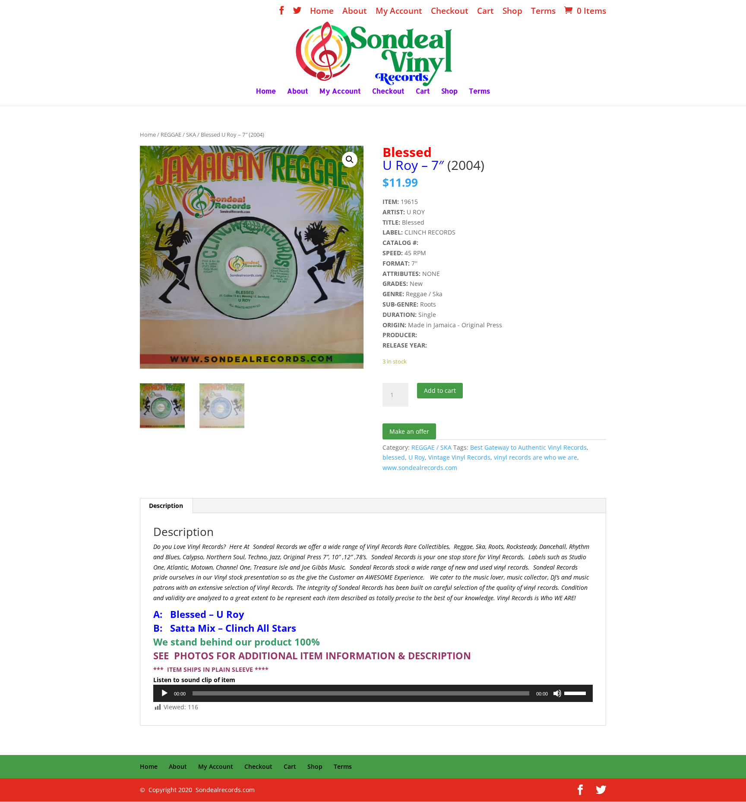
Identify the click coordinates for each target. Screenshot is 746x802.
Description (166, 505)
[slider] (576, 692)
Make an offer (409, 431)
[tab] (166, 505)
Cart (485, 11)
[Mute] (557, 693)
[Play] (164, 693)
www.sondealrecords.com (419, 468)
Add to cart (440, 390)
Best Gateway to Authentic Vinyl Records (528, 447)
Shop (512, 11)
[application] (373, 693)
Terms (543, 11)
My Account (399, 11)
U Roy (416, 457)
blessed (393, 457)
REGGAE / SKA (178, 134)
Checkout (449, 11)
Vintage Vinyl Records (459, 457)
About (354, 11)
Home (322, 11)
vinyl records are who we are (535, 457)
